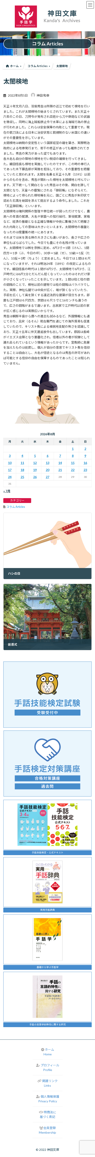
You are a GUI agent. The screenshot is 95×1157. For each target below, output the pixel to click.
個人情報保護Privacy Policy (48, 1099)
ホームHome (49, 1052)
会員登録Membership (47, 1130)
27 (47, 477)
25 (22, 477)
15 (72, 463)
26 (35, 477)
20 (47, 470)
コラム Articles (15, 506)
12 (35, 463)
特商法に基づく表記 (48, 1114)
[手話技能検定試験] (47, 695)
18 (22, 470)
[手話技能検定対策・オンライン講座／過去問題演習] (47, 763)
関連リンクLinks (50, 1083)
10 (9, 463)
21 (60, 470)
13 (47, 463)
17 (9, 470)
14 (60, 463)
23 (85, 470)
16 (85, 463)
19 (35, 470)
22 (72, 470)
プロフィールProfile (50, 1067)
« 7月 (6, 491)
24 (9, 477)
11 (22, 463)
